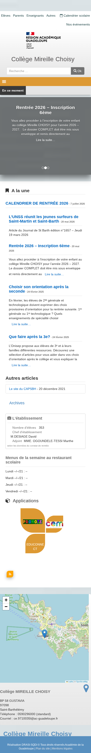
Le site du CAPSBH (22, 389)
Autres (50, 15)
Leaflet (70, 681)
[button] (44, 633)
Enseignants (35, 15)
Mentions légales (62, 748)
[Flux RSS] (9, 576)
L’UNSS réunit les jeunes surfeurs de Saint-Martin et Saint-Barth (43, 219)
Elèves (5, 15)
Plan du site (43, 748)
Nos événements (78, 24)
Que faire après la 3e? (29, 336)
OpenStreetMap (82, 681)
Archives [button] (17, 403)
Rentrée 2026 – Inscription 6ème (45, 110)
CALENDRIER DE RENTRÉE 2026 (37, 203)
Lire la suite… (45, 140)
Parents (18, 15)
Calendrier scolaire (76, 15)
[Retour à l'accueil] (45, 40)
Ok (79, 71)
